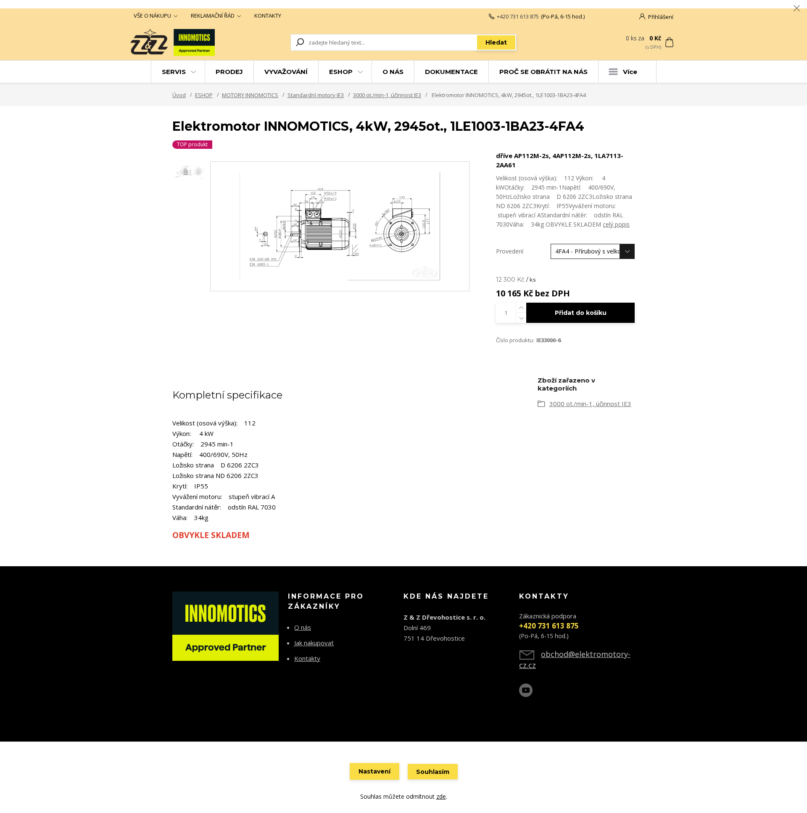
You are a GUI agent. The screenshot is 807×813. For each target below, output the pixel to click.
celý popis (616, 224)
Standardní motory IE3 (315, 95)
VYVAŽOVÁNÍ (286, 72)
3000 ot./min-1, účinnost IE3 (387, 95)
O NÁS (393, 72)
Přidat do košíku (581, 313)
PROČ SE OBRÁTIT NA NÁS (543, 72)
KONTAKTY (267, 15)
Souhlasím (432, 772)
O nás (302, 627)
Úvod (179, 95)
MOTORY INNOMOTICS (250, 95)
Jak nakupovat (314, 643)
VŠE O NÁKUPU (152, 15)
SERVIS (174, 72)
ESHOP (341, 72)
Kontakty (307, 658)
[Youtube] (530, 693)
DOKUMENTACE (451, 72)
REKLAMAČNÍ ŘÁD (213, 15)
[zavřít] (796, 8)
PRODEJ (229, 72)
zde (441, 796)
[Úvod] (181, 42)
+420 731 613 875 (518, 16)
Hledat (496, 42)
